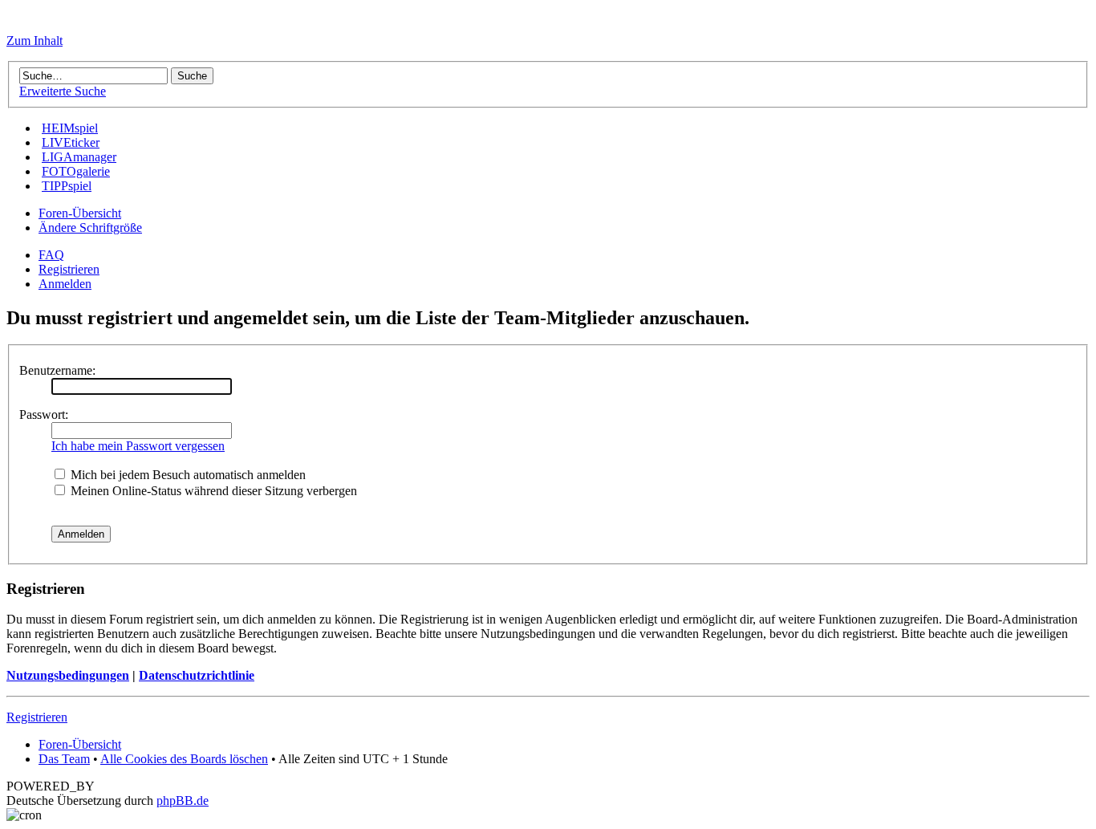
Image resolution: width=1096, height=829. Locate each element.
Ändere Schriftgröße (90, 227)
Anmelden (65, 284)
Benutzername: (57, 370)
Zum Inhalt (34, 40)
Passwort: (43, 414)
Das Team (64, 759)
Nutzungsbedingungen (67, 675)
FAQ (51, 255)
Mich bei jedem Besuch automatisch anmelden (186, 475)
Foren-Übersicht (80, 213)
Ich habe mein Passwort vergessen (138, 446)
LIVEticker (70, 142)
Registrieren (69, 269)
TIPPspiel (66, 186)
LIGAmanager (79, 157)
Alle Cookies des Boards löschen (184, 759)
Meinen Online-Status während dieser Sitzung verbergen (212, 491)
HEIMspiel (70, 128)
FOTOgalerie (76, 171)
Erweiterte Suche (62, 91)
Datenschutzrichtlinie (196, 675)
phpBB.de (182, 800)
